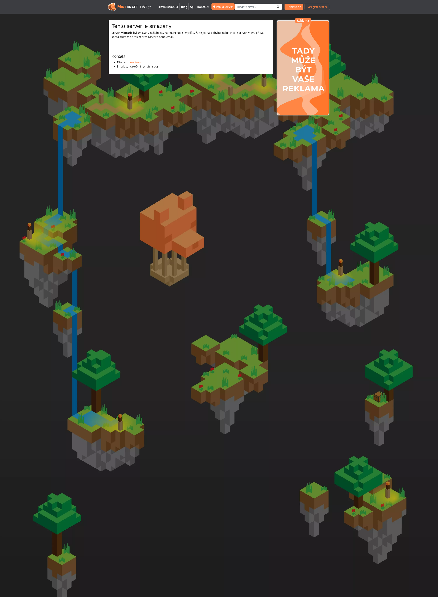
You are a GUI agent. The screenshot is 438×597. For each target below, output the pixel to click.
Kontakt (203, 7)
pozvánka (134, 62)
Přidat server (224, 7)
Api (192, 7)
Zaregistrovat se (317, 7)
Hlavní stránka (168, 7)
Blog (184, 7)
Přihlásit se (294, 7)
